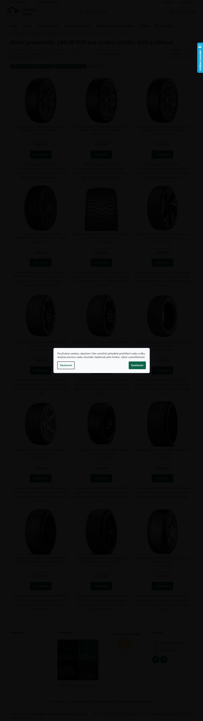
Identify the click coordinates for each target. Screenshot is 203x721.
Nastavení (66, 365)
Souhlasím (137, 365)
